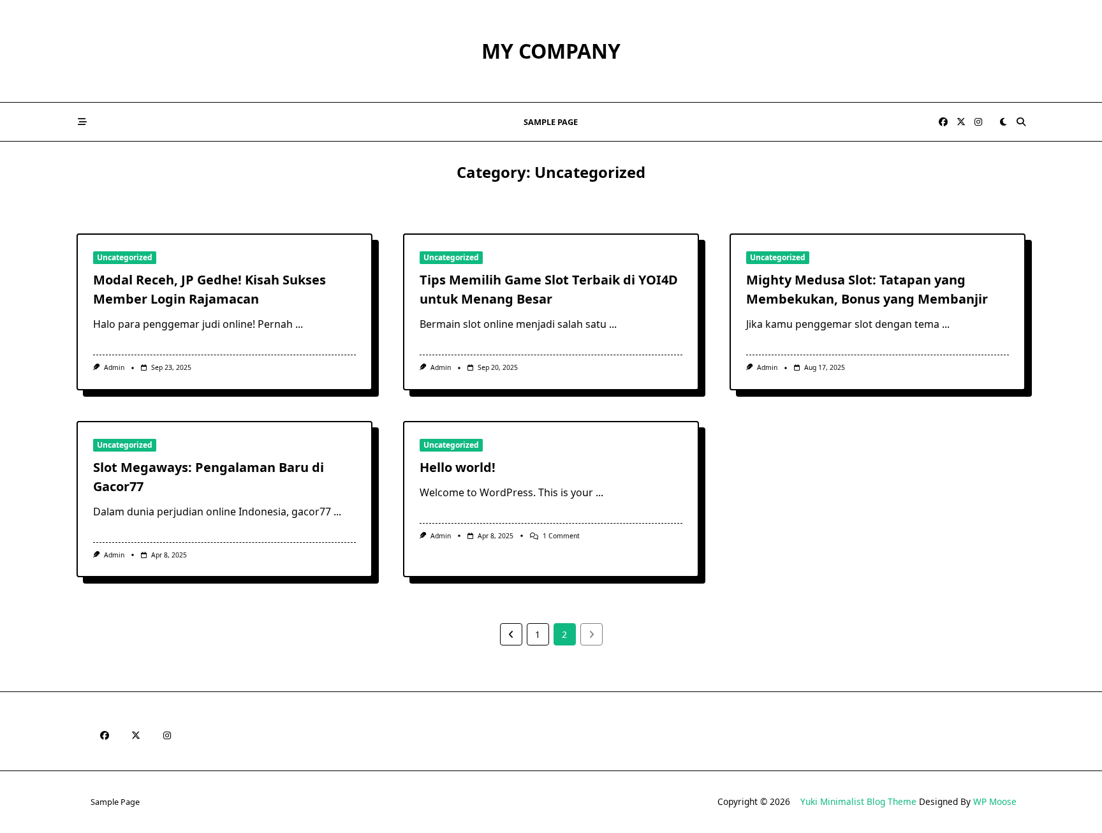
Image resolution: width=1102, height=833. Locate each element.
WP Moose (995, 801)
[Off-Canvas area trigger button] (82, 122)
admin (114, 367)
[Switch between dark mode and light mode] (1003, 122)
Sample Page (551, 122)
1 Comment (561, 535)
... (299, 324)
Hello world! (458, 467)
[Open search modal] (1021, 122)
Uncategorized (124, 257)
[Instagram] (978, 122)
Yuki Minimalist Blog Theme (858, 801)
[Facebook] (943, 122)
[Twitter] (961, 122)
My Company (551, 50)
